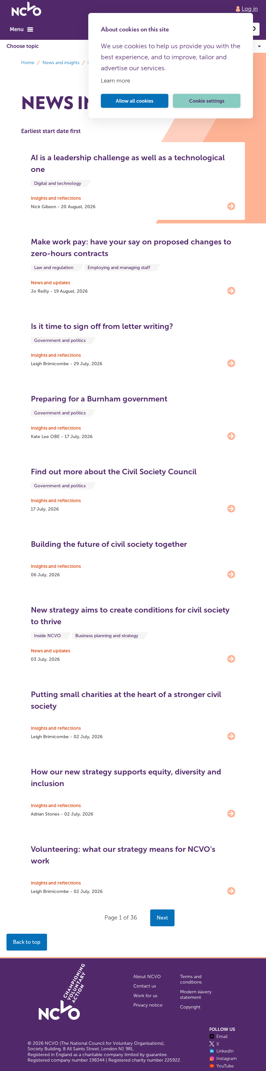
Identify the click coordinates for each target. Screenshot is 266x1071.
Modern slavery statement (196, 994)
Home (27, 62)
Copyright (190, 1007)
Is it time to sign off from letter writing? (102, 326)
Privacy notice (148, 1005)
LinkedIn (225, 1051)
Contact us (144, 986)
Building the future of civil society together (109, 544)
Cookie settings (206, 101)
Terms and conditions (191, 979)
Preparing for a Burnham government (99, 398)
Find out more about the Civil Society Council (114, 471)
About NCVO (147, 976)
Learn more (115, 80)
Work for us (145, 995)
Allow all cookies (134, 101)
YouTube (225, 1066)
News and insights (60, 62)
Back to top (27, 942)
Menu (17, 29)
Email (221, 1036)
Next (162, 918)
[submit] (253, 29)
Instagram (226, 1058)
